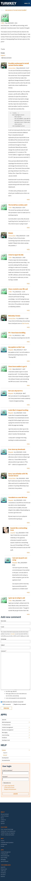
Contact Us (3, 819)
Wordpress (3, 872)
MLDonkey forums (14, 316)
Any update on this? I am (16, 347)
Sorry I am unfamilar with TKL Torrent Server (18, 475)
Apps (4, 714)
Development (5, 757)
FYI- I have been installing (16, 333)
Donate (2, 846)
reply (28, 199)
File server (3, 874)
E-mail (2, 626)
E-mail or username (7, 770)
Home (2, 10)
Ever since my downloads (16, 449)
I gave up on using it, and (16, 598)
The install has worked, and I (17, 205)
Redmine (3, 876)
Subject (3, 645)
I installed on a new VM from (17, 497)
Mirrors (2, 818)
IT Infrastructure (6, 724)
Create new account (9, 787)
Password (5, 776)
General (5, 755)
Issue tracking (5, 735)
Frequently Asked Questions (7, 842)
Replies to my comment (20, 704)
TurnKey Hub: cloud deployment (8, 831)
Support (3, 55)
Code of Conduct (5, 816)
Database (4, 737)
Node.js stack (4, 869)
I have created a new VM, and (18, 289)
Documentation (6, 760)
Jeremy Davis (11, 68)
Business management (7, 730)
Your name (3, 621)
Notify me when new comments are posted (12, 702)
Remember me (7, 783)
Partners (2, 821)
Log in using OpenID (9, 785)
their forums (25, 323)
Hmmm (10, 233)
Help (4, 745)
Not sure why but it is (15, 391)
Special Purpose (4, 861)
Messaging (4, 732)
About (3, 812)
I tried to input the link (15, 255)
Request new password (10, 789)
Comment (3, 651)
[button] (27, 3)
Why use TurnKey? (5, 814)
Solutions (4, 827)
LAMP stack (3, 871)
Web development (6, 722)
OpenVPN (3, 867)
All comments (7, 704)
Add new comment (6, 58)
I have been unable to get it (17, 366)
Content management (7, 727)
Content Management (5, 852)
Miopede (10, 350)
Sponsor (3, 823)
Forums (4, 750)
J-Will (2, 23)
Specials (4, 719)
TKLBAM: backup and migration (8, 833)
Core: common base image (7, 829)
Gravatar (13, 634)
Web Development (5, 855)
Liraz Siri (12, 533)
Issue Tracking (4, 857)
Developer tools (6, 740)
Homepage (3, 639)
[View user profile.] (5, 17)
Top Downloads (6, 865)
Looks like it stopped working (18, 410)
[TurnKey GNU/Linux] (8, 5)
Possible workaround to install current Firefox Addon (18, 64)
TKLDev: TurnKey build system (7, 835)
